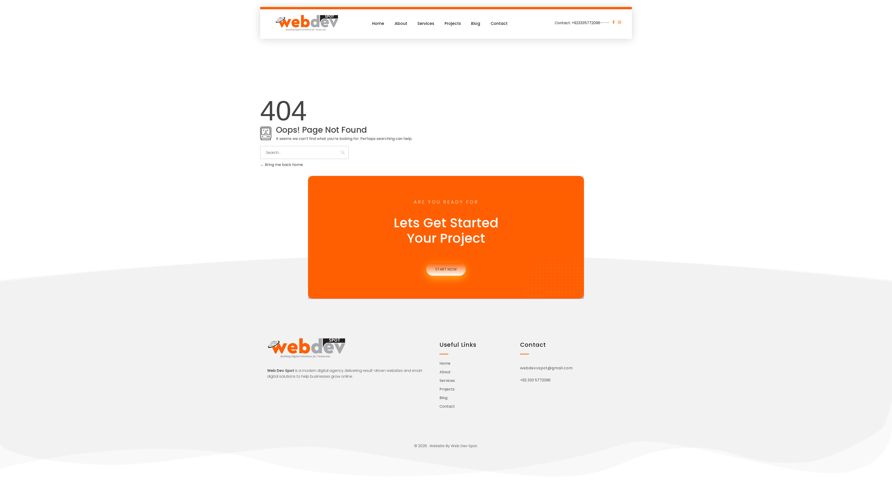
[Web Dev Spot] (307, 22)
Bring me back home (283, 164)
